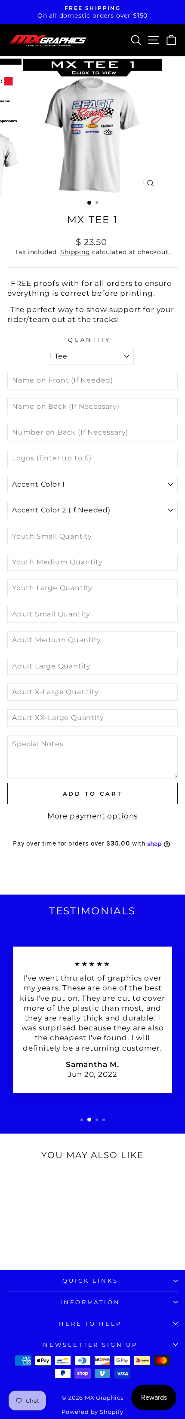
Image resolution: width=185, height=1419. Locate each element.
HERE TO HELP (90, 1323)
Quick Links (90, 1280)
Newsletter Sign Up (90, 1344)
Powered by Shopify (92, 1412)
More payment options (92, 816)
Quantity (89, 339)
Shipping (75, 252)
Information (90, 1302)
